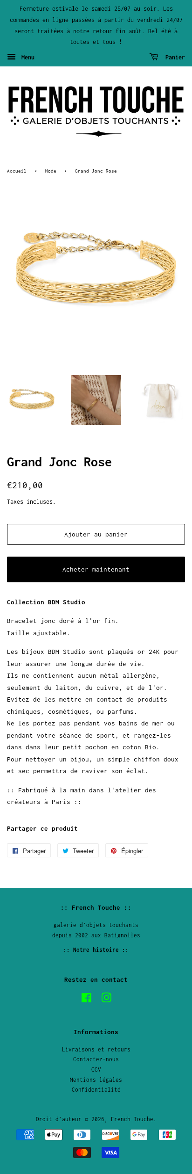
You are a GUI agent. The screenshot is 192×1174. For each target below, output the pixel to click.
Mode (50, 171)
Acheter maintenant (96, 569)
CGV (96, 1069)
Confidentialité (96, 1090)
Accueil (17, 171)
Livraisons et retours (96, 1049)
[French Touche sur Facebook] (86, 1000)
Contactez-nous (96, 1059)
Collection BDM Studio (46, 602)
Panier (173, 57)
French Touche (132, 1119)
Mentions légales (96, 1080)
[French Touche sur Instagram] (106, 1000)
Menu (26, 57)
